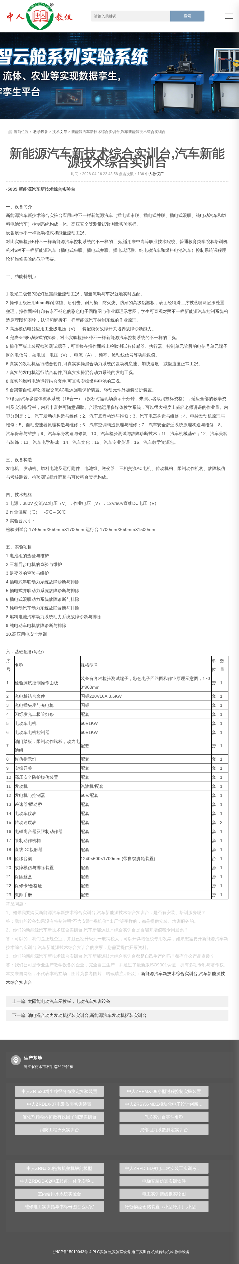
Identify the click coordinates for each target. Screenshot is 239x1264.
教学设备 (40, 132)
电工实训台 (141, 1252)
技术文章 (59, 132)
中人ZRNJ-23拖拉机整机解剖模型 (59, 1168)
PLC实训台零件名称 (163, 1116)
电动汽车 (209, 215)
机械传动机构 (162, 1252)
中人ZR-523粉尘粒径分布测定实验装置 (59, 1091)
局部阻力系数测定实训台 (164, 1129)
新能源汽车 (17, 215)
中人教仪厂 (154, 174)
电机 (31, 372)
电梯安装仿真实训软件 (164, 1181)
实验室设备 (121, 1252)
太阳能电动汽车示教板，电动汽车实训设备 (68, 1001)
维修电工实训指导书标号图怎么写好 (59, 1206)
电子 (84, 311)
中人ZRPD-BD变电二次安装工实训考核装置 (167, 1168)
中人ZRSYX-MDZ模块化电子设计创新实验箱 (167, 1104)
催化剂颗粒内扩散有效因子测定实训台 (59, 1116)
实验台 (68, 189)
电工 (124, 372)
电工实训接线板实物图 (164, 1193)
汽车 (36, 189)
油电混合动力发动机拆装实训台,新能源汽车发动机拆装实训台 (86, 1015)
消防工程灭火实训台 (59, 1129)
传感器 (138, 346)
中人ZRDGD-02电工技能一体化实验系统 (59, 1181)
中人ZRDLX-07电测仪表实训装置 (59, 1104)
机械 (183, 433)
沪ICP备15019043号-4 (72, 1252)
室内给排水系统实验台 (59, 1193)
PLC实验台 (101, 1252)
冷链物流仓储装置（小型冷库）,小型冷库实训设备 (167, 1206)
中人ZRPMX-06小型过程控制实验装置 (164, 1091)
